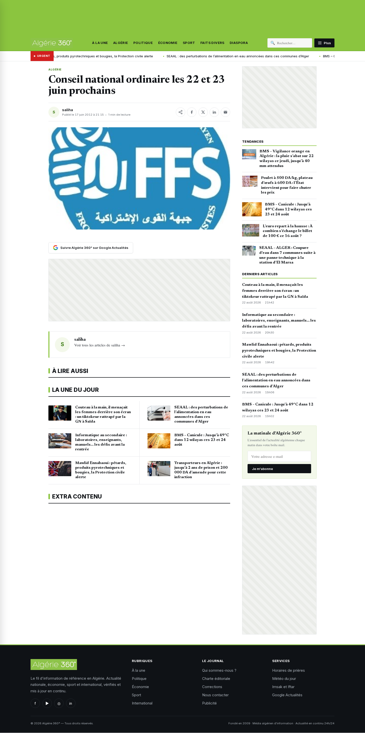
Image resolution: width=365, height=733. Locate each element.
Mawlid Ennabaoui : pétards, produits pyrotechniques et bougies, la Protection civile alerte (279, 351)
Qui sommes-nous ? (219, 670)
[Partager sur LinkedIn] (214, 112)
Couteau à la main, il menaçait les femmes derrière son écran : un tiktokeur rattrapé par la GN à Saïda (275, 291)
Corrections (212, 686)
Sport (189, 43)
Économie (168, 43)
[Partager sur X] (203, 112)
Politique (143, 43)
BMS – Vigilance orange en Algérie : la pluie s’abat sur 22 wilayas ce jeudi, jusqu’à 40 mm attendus (286, 158)
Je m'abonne (262, 469)
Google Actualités (287, 695)
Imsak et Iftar (283, 686)
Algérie (120, 43)
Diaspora (239, 43)
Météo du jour (284, 678)
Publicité (209, 703)
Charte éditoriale (216, 678)
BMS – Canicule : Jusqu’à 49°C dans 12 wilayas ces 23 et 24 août (288, 209)
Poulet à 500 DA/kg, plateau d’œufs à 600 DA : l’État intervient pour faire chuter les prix (287, 185)
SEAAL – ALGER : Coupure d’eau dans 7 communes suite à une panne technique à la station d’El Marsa (287, 255)
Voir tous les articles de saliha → (99, 344)
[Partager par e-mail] (225, 112)
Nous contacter (215, 695)
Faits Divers (212, 43)
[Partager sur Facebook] (191, 112)
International (142, 703)
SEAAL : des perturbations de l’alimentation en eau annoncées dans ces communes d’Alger (194, 56)
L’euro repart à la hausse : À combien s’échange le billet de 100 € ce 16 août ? (287, 231)
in (70, 703)
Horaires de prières (288, 670)
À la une (100, 43)
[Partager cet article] (180, 112)
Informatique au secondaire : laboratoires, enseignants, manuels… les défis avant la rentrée (279, 321)
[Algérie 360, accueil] (52, 43)
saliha (67, 109)
